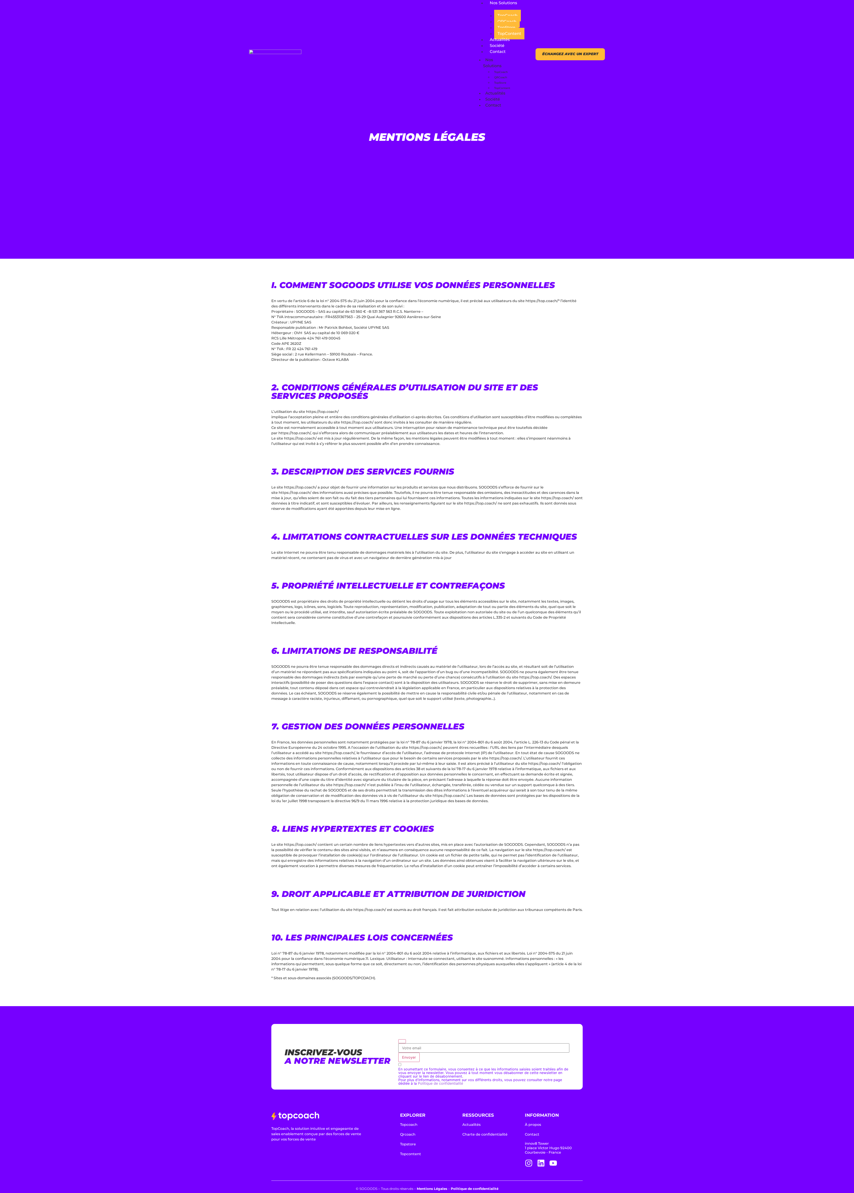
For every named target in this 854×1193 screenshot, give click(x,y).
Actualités (500, 39)
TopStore (506, 27)
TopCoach (507, 15)
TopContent (509, 33)
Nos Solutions (503, 2)
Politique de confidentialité (440, 1083)
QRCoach (506, 21)
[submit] (402, 1041)
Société (497, 45)
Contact (498, 51)
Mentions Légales (432, 1189)
